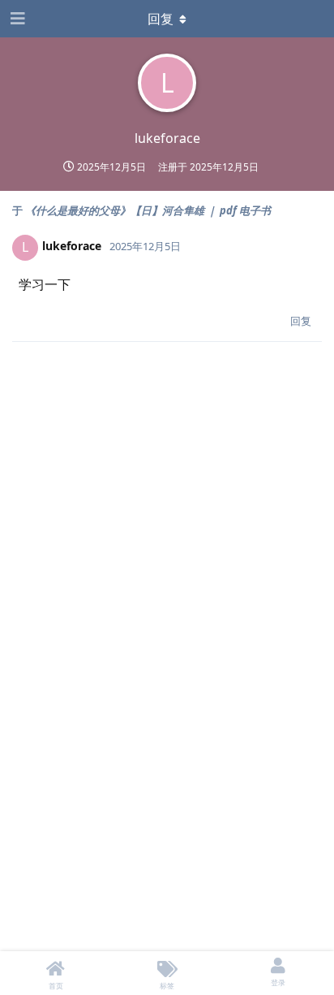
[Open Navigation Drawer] (16, 18)
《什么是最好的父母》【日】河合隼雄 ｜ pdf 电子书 (148, 210)
